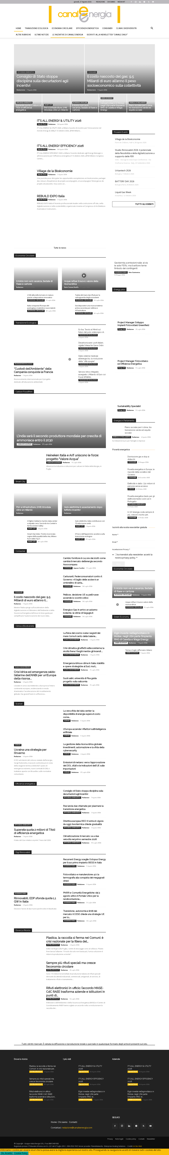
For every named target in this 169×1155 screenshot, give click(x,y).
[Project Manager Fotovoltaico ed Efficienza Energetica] (133, 351)
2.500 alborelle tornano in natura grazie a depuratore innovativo (40, 296)
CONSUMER (92, 72)
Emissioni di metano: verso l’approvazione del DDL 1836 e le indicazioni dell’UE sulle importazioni (84, 765)
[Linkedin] (140, 2)
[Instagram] (136, 2)
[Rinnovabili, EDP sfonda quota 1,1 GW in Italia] (35, 879)
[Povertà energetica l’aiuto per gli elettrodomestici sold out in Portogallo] (118, 499)
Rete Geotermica (134, 272)
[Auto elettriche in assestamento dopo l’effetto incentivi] (84, 501)
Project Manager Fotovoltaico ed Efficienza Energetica (133, 362)
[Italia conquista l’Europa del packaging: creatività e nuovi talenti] (19, 308)
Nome (115, 534)
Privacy (110, 1139)
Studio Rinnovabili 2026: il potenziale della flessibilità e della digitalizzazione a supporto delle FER (134, 153)
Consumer (107, 28)
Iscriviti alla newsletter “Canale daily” (107, 34)
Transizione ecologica (36, 28)
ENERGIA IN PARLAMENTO (138, 102)
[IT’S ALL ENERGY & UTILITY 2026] (24, 129)
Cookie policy (131, 1139)
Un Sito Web (137, 1146)
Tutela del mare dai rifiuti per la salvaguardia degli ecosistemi (87, 296)
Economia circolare (62, 28)
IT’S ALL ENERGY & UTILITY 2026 (59, 120)
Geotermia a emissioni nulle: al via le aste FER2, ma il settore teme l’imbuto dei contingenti (131, 265)
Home (18, 28)
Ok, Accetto (6, 1153)
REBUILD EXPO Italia (51, 196)
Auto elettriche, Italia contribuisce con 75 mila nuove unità (90, 522)
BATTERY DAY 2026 (124, 181)
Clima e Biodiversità (126, 28)
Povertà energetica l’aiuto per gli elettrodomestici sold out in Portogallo (141, 499)
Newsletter (151, 1139)
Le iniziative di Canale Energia (67, 34)
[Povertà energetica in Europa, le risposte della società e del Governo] (118, 472)
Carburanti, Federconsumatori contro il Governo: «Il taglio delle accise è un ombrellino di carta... (82, 579)
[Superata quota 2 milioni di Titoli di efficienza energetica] (28, 104)
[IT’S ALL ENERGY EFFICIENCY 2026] (24, 154)
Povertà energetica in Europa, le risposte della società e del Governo (141, 472)
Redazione (21, 90)
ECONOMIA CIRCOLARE (80, 102)
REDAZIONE (100, 2)
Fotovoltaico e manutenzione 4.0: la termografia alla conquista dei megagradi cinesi (83, 877)
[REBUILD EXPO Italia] (24, 204)
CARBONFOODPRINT (25, 444)
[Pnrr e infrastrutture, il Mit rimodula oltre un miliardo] (56, 104)
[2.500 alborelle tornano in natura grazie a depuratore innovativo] (19, 297)
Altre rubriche (23, 34)
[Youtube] (153, 2)
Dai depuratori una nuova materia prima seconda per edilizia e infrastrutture (88, 308)
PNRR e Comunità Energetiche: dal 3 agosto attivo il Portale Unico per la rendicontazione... (81, 895)
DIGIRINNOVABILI (21, 893)
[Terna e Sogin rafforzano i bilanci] (117, 653)
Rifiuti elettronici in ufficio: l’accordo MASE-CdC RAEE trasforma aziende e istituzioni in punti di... (75, 991)
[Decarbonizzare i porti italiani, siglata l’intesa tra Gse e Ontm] (69, 346)
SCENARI (18, 745)
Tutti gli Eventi (144, 204)
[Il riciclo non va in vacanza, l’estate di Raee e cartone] (84, 104)
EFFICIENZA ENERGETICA (26, 72)
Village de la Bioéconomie (54, 171)
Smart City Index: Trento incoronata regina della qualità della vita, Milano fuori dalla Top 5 (42, 536)
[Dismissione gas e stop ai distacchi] (118, 460)
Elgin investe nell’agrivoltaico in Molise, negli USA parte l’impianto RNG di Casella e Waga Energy (133, 636)
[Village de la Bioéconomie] (24, 179)
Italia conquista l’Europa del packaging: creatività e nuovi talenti (41, 306)
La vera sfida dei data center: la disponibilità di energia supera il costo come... (81, 713)
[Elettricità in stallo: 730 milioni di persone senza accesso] (118, 486)
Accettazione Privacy (121, 549)
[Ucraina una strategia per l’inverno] (35, 730)
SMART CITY (48, 105)
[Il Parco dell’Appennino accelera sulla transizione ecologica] (67, 536)
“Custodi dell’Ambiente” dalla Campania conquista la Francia (33, 370)
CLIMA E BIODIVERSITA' (22, 667)
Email (115, 542)
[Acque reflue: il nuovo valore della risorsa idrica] (84, 275)
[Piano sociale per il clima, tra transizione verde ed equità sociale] (141, 104)
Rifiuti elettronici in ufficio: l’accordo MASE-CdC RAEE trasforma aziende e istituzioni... (42, 1094)
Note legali (119, 1139)
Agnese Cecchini (79, 568)
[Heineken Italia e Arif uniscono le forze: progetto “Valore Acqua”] (28, 463)
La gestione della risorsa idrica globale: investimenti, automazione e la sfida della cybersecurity (83, 747)
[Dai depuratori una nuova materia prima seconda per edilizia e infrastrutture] (67, 308)
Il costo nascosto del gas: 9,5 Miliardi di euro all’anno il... (32, 598)
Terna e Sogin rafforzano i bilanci (138, 650)
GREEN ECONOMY (107, 98)
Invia (118, 564)
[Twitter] (149, 2)
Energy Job (121, 329)
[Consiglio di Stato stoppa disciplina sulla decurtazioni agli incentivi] (49, 74)
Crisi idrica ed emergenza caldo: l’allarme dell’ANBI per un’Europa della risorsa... (35, 675)
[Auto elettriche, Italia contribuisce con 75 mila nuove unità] (67, 523)
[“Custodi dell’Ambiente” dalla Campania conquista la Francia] (35, 349)
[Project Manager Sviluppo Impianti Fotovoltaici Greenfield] (133, 310)
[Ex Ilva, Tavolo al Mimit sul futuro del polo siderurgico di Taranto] (69, 332)
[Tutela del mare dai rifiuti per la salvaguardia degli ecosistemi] (67, 297)
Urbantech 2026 (123, 170)
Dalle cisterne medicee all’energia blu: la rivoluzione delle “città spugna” (90, 358)
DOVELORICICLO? (53, 945)
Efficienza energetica (87, 28)
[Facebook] (131, 2)
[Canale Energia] (84, 14)
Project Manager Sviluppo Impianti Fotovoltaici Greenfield (133, 323)
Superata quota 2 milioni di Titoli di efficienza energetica (34, 831)
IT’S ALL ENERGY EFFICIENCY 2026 (60, 146)
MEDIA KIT (121, 2)
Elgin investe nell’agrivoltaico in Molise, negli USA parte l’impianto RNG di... (91, 1094)
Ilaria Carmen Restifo (71, 287)
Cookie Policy (20, 1153)
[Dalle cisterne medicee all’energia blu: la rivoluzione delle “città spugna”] (69, 359)
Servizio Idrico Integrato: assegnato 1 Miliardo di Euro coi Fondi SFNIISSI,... (92, 374)
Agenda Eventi (42, 124)
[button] (152, 28)
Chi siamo (62, 1122)
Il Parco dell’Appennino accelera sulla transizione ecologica (90, 535)
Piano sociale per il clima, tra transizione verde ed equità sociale (138, 430)
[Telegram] (144, 2)
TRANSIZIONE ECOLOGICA (23, 364)
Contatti (73, 1122)
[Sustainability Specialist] (133, 391)
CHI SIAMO (111, 2)
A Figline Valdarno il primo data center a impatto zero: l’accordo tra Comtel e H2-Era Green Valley (42, 523)
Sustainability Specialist (129, 406)
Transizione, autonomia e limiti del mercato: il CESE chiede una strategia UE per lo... (83, 914)
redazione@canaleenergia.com (77, 1127)
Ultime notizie (42, 34)
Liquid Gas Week (123, 192)
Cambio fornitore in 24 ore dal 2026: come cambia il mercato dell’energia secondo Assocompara (84, 561)
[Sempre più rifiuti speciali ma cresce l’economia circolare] (28, 971)
